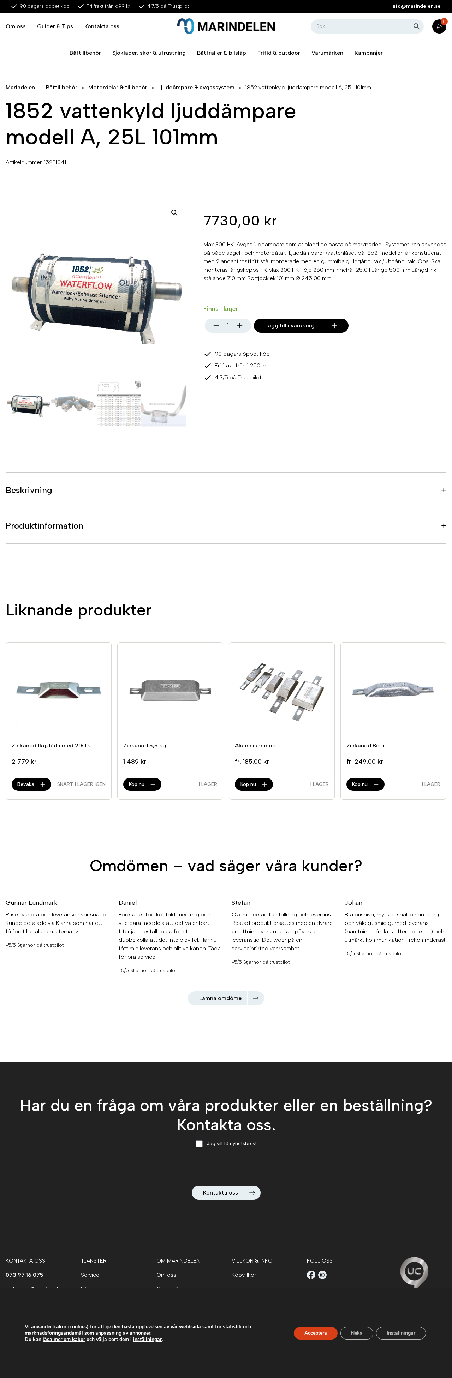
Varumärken (327, 52)
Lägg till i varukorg (290, 325)
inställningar (147, 1339)
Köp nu (136, 784)
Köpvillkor (244, 1274)
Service (90, 1274)
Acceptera (315, 1333)
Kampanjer (369, 52)
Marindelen (20, 87)
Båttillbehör (85, 52)
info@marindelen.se (416, 6)
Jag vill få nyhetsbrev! (231, 1144)
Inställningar (401, 1333)
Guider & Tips (55, 26)
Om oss (16, 26)
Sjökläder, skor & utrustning (149, 52)
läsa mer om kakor (64, 1339)
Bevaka (25, 784)
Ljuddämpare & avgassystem (196, 87)
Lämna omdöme (220, 998)
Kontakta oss (101, 26)
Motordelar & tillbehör (117, 87)
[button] (174, 212)
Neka (357, 1333)
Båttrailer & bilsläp (221, 52)
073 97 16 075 (24, 1274)
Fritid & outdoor (278, 52)
